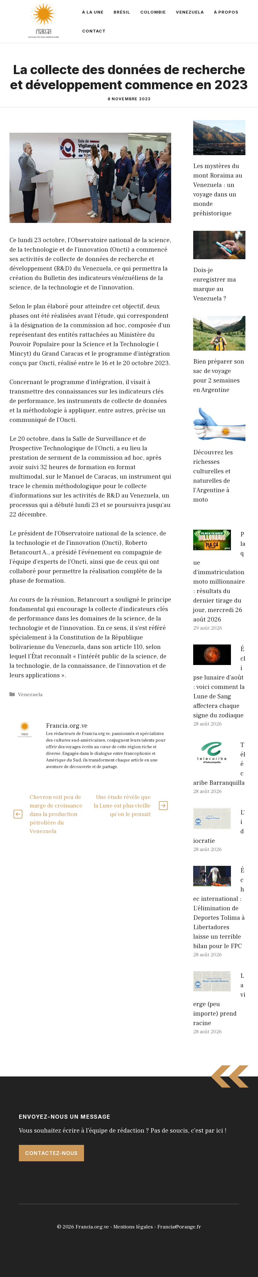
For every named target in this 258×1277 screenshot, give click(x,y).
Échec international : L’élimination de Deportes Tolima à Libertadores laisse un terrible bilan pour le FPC (219, 908)
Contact (94, 30)
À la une (93, 12)
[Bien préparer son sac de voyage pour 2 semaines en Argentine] (219, 346)
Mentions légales (133, 1226)
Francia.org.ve (92, 1226)
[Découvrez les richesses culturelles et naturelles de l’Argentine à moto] (219, 437)
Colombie (153, 12)
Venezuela (190, 12)
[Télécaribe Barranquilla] (212, 761)
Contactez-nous (51, 1153)
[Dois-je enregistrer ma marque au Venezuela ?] (219, 254)
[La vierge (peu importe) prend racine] (212, 987)
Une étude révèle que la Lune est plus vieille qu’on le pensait (122, 806)
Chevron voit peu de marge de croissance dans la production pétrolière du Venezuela (56, 814)
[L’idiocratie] (212, 824)
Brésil (122, 12)
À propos (226, 12)
